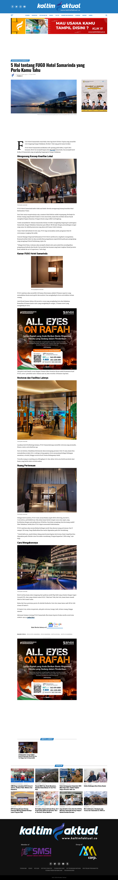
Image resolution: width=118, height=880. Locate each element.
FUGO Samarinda (45, 634)
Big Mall (52, 150)
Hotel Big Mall (56, 634)
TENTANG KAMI (23, 868)
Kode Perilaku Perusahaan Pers (90, 868)
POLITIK (57, 15)
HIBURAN (84, 15)
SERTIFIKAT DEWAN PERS (46, 868)
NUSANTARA (34, 15)
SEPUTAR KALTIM (43, 15)
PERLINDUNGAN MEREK (69, 870)
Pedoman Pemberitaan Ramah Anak (53, 870)
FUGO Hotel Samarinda (33, 634)
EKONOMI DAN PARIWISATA (67, 15)
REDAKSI (30, 868)
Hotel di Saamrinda (67, 634)
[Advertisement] (59, 47)
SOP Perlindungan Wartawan (73, 868)
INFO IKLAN (36, 868)
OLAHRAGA (77, 15)
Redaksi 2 (19, 76)
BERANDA (27, 15)
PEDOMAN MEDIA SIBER (59, 868)
